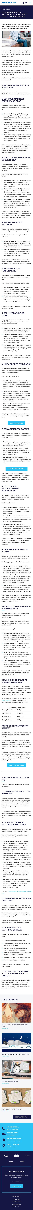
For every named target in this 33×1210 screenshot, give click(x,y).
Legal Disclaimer (16, 1204)
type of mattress (6, 700)
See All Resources (22, 1117)
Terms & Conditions (16, 1201)
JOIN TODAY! (16, 1186)
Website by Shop (16, 1206)
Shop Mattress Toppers (16, 468)
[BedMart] (9, 3)
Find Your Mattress (16, 765)
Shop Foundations (16, 423)
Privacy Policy (16, 1199)
